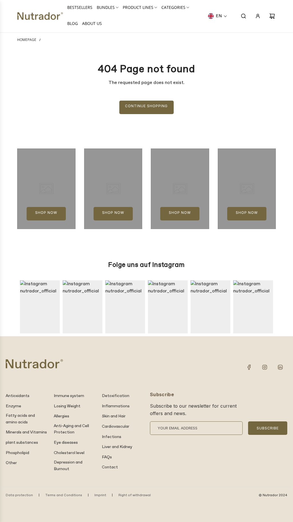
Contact (110, 467)
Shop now (46, 212)
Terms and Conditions (63, 495)
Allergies (61, 416)
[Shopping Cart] (272, 16)
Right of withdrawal (134, 495)
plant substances (22, 442)
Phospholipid (17, 452)
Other (11, 463)
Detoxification (115, 395)
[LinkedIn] (280, 367)
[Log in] (258, 16)
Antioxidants (17, 395)
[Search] (243, 16)
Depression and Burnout (68, 465)
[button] (217, 16)
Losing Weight (67, 406)
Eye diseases (66, 442)
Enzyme (13, 406)
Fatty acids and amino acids (20, 419)
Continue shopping (146, 106)
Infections (111, 436)
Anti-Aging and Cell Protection (71, 429)
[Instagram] (265, 367)
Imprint (100, 495)
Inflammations (116, 406)
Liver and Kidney (117, 446)
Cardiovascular (115, 426)
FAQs (107, 457)
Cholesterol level (69, 452)
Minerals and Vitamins (26, 432)
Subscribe (268, 428)
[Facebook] (249, 367)
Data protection (19, 495)
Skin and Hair (114, 416)
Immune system (69, 395)
